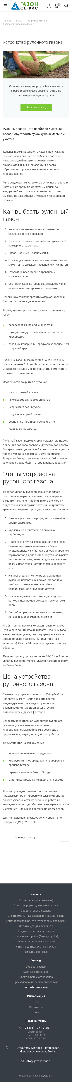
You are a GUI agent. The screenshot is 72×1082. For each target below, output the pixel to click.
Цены (36, 1012)
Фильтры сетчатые (36, 951)
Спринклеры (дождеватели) (36, 900)
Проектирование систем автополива (36, 982)
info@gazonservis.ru (38, 1061)
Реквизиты (36, 1007)
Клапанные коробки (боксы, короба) (36, 936)
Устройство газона (36, 987)
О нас (36, 1002)
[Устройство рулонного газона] (36, 53)
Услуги (36, 960)
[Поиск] (66, 6)
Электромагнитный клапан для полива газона (36, 915)
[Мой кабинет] (49, 5)
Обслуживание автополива (36, 976)
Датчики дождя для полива (36, 926)
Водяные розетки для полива (36, 931)
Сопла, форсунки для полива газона (36, 905)
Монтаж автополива (36, 971)
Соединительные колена (36, 910)
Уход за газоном (36, 966)
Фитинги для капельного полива (36, 946)
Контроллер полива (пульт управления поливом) (36, 920)
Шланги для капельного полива (36, 941)
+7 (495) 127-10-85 (36, 1027)
